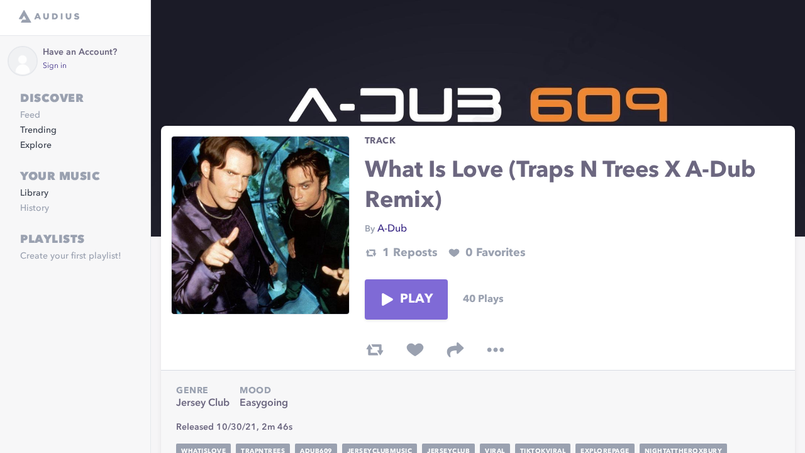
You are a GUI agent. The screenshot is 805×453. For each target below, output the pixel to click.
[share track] (455, 350)
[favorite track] (415, 350)
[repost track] (375, 350)
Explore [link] (36, 145)
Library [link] (34, 193)
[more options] (496, 350)
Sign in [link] (55, 66)
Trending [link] (38, 130)
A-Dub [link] (392, 229)
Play (416, 299)
